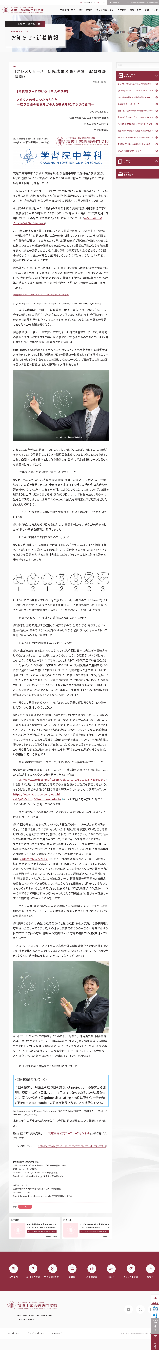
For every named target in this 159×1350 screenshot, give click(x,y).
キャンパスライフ (105, 10)
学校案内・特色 (68, 10)
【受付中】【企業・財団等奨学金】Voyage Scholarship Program (138, 110)
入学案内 (122, 10)
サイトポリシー (13, 1333)
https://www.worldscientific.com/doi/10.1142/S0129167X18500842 (60, 779)
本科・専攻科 (86, 10)
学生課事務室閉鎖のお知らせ (129, 150)
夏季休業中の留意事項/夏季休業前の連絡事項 (136, 130)
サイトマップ (57, 1333)
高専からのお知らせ (28, 23)
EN (104, 3)
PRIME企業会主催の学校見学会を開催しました (137, 137)
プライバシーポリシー (35, 1333)
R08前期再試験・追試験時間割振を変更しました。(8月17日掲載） (138, 97)
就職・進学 (135, 10)
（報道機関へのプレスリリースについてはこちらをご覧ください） (41, 294)
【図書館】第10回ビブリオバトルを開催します (135, 117)
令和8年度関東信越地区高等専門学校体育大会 (137, 124)
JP (98, 3)
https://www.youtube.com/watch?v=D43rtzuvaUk (72, 1146)
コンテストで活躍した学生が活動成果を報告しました (138, 84)
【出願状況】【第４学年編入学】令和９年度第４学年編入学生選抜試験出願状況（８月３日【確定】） (138, 144)
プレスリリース (25, 1207)
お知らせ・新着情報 (35, 35)
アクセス (116, 2)
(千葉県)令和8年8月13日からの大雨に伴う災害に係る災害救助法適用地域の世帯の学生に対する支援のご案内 (138, 90)
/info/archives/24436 (34, 859)
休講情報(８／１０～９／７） (129, 104)
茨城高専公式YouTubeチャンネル (69, 1133)
